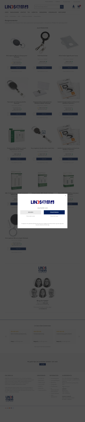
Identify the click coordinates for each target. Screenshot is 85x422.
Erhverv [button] (30, 212)
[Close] (65, 195)
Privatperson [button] (54, 212)
